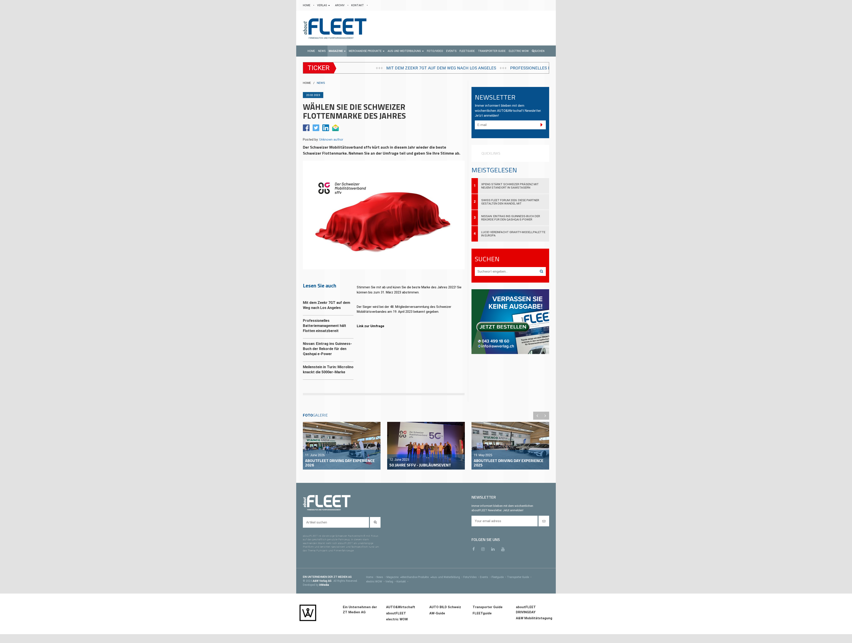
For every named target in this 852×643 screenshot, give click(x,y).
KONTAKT (358, 5)
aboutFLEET (396, 613)
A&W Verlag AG (322, 580)
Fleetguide (498, 577)
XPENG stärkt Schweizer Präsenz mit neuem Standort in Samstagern (510, 186)
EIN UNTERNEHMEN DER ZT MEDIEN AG (327, 576)
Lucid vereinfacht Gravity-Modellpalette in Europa (513, 233)
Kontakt (402, 581)
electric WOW (375, 581)
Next (545, 416)
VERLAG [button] (322, 5)
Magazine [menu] (393, 577)
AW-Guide (437, 613)
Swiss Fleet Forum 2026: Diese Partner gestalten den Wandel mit (510, 202)
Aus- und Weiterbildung (447, 577)
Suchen (539, 51)
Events (485, 577)
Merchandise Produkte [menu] (415, 577)
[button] (337, 51)
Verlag (390, 581)
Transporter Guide (519, 577)
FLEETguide (482, 613)
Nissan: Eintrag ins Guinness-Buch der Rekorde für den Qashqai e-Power (510, 217)
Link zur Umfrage (370, 326)
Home (371, 577)
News (381, 577)
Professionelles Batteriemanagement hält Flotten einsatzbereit (494, 68)
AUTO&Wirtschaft (400, 607)
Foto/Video (471, 577)
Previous (537, 416)
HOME (307, 5)
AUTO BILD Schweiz (445, 607)
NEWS (321, 83)
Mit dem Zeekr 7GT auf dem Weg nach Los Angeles (350, 68)
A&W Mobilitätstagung (534, 618)
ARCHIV (340, 5)
